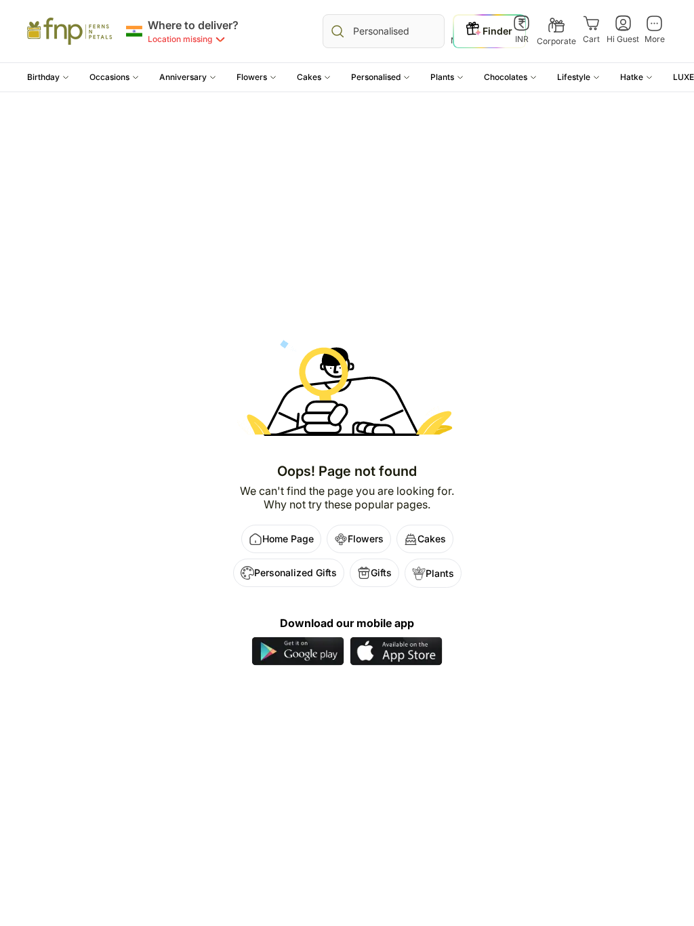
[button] (48, 77)
